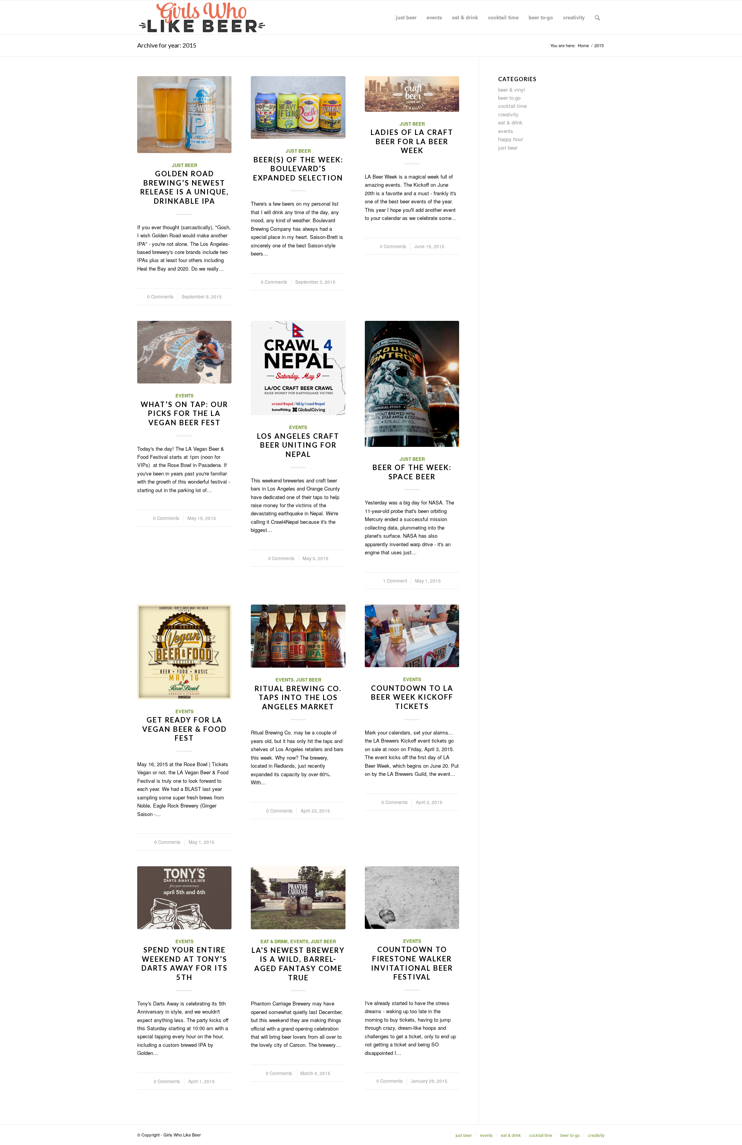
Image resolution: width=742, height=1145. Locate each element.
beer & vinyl (511, 89)
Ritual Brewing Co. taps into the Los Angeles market (298, 697)
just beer (184, 165)
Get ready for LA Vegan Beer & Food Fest (184, 729)
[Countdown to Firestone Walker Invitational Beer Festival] (412, 897)
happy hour (510, 139)
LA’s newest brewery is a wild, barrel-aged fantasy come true (298, 964)
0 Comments (160, 296)
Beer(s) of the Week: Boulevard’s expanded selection (298, 168)
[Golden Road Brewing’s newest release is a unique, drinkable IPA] (184, 114)
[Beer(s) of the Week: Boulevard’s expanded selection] (298, 107)
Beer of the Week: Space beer (412, 472)
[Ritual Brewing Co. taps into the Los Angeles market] (298, 636)
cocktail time (512, 105)
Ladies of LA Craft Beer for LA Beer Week (412, 141)
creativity (508, 114)
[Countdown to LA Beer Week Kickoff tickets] (412, 636)
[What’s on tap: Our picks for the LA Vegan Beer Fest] (184, 352)
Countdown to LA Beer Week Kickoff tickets (412, 697)
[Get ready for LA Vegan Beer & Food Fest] (184, 652)
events (184, 395)
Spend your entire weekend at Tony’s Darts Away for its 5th (184, 963)
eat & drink (274, 941)
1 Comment (395, 581)
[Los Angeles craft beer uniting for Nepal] (298, 368)
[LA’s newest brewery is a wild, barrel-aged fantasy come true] (298, 898)
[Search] (597, 17)
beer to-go (509, 97)
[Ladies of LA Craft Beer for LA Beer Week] (412, 94)
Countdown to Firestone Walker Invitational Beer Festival (412, 963)
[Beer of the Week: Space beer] (412, 384)
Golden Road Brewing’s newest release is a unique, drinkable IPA (184, 187)
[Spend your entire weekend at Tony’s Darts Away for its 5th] (184, 897)
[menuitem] (406, 17)
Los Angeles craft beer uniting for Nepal (298, 445)
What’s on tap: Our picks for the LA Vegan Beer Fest (184, 413)
